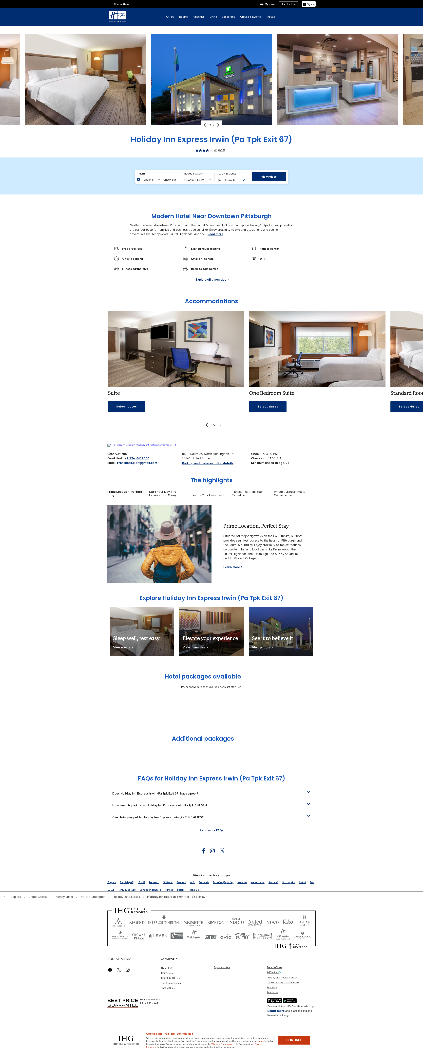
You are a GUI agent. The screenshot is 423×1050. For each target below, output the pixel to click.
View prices (269, 176)
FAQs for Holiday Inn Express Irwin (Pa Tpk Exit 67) (211, 778)
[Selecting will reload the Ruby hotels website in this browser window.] (288, 922)
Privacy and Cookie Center (282, 977)
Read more (215, 234)
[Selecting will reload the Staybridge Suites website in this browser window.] (262, 936)
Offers (170, 16)
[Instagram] (127, 970)
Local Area (228, 16)
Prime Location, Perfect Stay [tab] (124, 493)
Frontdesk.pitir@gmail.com (137, 463)
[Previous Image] (205, 125)
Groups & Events (250, 16)
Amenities (199, 16)
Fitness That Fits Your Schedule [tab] (247, 493)
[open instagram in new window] (211, 851)
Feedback (272, 992)
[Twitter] (119, 970)
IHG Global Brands (171, 978)
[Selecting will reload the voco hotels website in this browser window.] (273, 922)
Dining (213, 16)
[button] (309, 3)
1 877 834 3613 (149, 1002)
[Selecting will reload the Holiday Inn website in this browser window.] (194, 936)
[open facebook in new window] (202, 851)
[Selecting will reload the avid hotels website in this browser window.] (225, 936)
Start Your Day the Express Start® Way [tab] (163, 493)
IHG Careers (167, 973)
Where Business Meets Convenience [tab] (289, 493)
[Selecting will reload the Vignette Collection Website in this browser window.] (193, 922)
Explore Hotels (222, 967)
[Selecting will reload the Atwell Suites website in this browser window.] (242, 936)
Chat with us (168, 988)
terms (261, 1040)
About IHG (166, 968)
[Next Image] (217, 125)
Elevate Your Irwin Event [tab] (207, 495)
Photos (270, 16)
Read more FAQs (211, 830)
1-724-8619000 (138, 458)
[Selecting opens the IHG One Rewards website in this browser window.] (291, 946)
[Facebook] (110, 970)
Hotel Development (172, 983)
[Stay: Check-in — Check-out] (157, 179)
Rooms (183, 16)
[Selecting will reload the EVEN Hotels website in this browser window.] (158, 936)
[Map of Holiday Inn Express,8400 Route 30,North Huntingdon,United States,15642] (141, 445)
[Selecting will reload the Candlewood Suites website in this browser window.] (302, 936)
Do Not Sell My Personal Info (283, 982)
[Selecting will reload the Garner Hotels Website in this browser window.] (211, 936)
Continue (294, 1040)
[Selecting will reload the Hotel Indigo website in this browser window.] (236, 922)
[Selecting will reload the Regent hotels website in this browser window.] (136, 922)
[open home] (5, 897)
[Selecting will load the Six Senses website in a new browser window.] (118, 922)
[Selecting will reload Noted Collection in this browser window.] (255, 922)
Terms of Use (274, 967)
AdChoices (273, 972)
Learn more (231, 567)
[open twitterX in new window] (220, 851)
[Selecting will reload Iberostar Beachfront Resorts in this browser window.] (120, 936)
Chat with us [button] (122, 4)
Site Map (272, 987)
